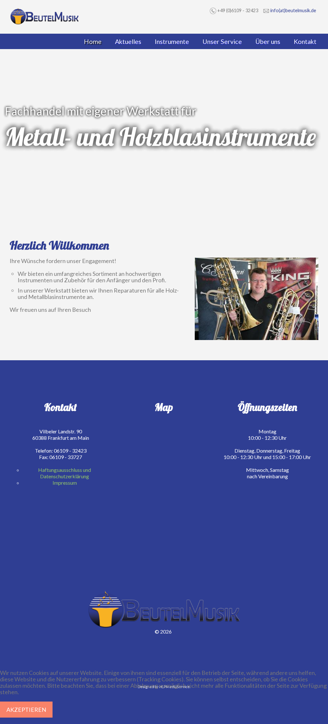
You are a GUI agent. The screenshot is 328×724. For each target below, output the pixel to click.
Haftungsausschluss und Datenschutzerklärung (64, 473)
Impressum (65, 483)
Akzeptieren (26, 709)
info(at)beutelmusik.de (293, 10)
